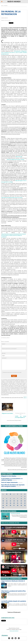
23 (24, 503)
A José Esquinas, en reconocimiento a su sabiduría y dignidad (12, 479)
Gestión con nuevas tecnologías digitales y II (20, 417)
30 (24, 505)
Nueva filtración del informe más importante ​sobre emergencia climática (13, 485)
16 (24, 501)
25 (6, 505)
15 (21, 501)
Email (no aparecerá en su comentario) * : (9, 348)
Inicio (2, 5)
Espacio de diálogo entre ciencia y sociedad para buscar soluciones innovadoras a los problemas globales (19, 516)
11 (6, 501)
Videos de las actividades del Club (10, 523)
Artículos (5, 5)
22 (21, 503)
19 (10, 503)
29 (21, 505)
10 (3, 501)
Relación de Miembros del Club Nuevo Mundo (17, 469)
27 (14, 505)
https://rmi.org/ (19, 156)
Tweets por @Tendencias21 (14, 612)
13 (14, 501)
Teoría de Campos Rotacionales (9, 482)
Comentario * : (4, 358)
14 (17, 501)
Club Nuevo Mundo (15, 513)
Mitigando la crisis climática (7, 413)
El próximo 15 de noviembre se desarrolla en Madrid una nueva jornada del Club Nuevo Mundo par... (17, 605)
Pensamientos (12, 420)
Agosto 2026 (14, 492)
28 (17, 505)
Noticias (20, 420)
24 (3, 505)
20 (14, 503)
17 (3, 503)
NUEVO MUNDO (14, 2)
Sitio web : (4, 353)
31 (3, 507)
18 (6, 503)
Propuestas (16, 420)
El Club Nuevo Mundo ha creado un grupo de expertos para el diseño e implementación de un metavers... (17, 585)
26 (10, 505)
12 (10, 501)
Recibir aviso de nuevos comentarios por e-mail (12, 372)
